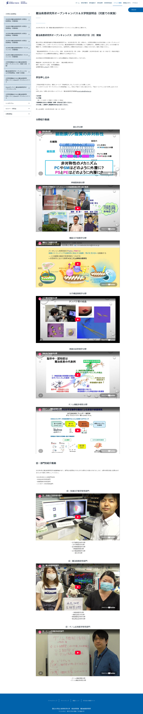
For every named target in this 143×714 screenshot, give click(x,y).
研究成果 (100, 3)
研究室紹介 (92, 3)
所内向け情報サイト (89, 701)
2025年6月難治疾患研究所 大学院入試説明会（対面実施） (16, 34)
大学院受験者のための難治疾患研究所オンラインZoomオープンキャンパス (17, 80)
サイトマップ (65, 701)
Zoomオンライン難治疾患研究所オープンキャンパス (16, 88)
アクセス (135, 3)
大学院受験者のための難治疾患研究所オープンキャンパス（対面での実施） (16, 64)
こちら (46, 67)
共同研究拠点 (108, 3)
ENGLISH (133, 10)
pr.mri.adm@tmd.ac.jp (84, 91)
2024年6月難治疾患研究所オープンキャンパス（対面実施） (17, 48)
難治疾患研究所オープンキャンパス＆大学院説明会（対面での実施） (16, 72)
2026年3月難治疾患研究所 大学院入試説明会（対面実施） (16, 27)
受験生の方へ (127, 3)
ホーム (78, 3)
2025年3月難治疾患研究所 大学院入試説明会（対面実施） (16, 41)
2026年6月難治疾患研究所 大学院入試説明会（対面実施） (16, 20)
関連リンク (76, 701)
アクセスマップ (52, 701)
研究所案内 (84, 3)
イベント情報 (117, 3)
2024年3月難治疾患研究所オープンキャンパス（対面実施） (17, 56)
